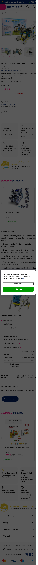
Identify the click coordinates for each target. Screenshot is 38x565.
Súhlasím (18, 289)
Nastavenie (18, 283)
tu (23, 278)
